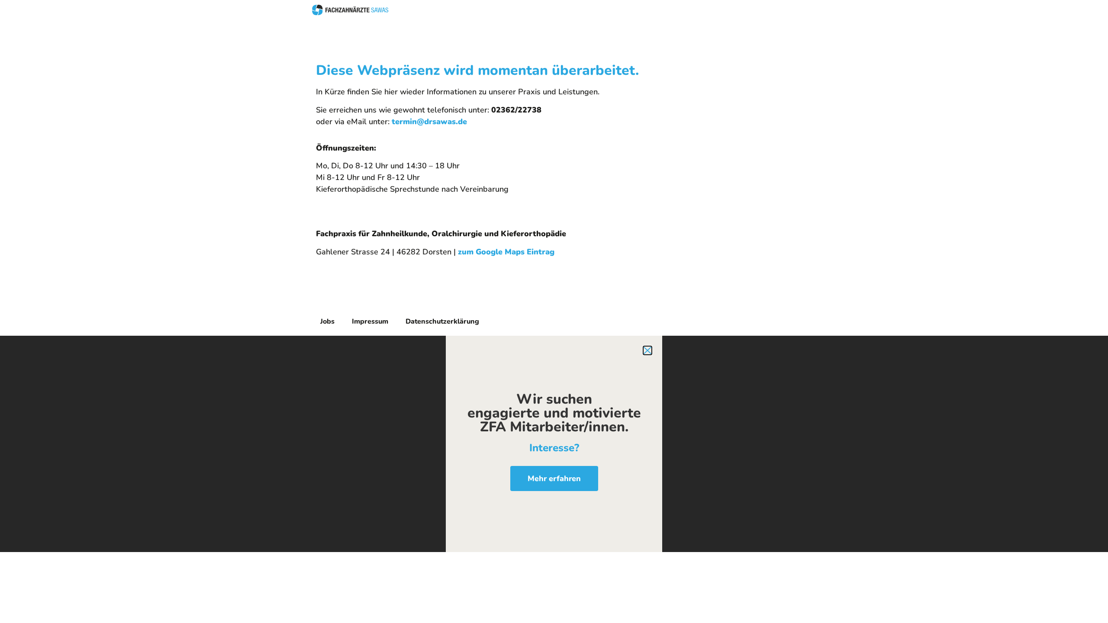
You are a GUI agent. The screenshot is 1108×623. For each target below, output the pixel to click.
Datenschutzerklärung (442, 321)
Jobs (327, 321)
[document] (554, 444)
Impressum (370, 321)
